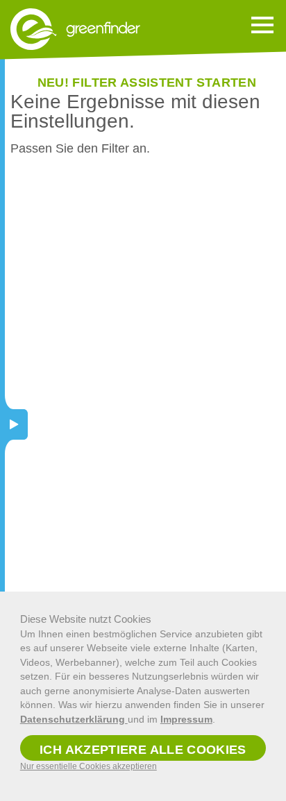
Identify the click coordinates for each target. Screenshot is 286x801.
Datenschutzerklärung (74, 719)
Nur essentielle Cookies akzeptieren (88, 766)
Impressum (186, 719)
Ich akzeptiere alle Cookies (143, 750)
